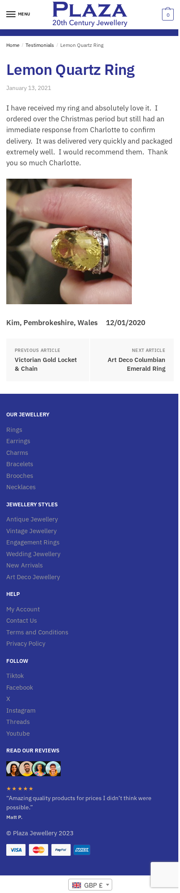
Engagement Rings (32, 542)
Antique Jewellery (32, 519)
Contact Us (21, 620)
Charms (17, 453)
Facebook (19, 687)
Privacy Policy (25, 643)
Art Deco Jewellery (33, 577)
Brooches (19, 476)
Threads (18, 722)
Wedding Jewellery (33, 554)
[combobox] (90, 884)
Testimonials (40, 45)
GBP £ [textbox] (92, 885)
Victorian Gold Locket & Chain (46, 364)
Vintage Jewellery (31, 531)
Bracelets (19, 464)
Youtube (18, 733)
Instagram (21, 710)
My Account (23, 609)
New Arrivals (24, 565)
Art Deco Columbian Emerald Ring (136, 364)
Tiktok (15, 676)
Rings (14, 430)
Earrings (18, 441)
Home (13, 45)
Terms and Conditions (37, 632)
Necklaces (21, 487)
